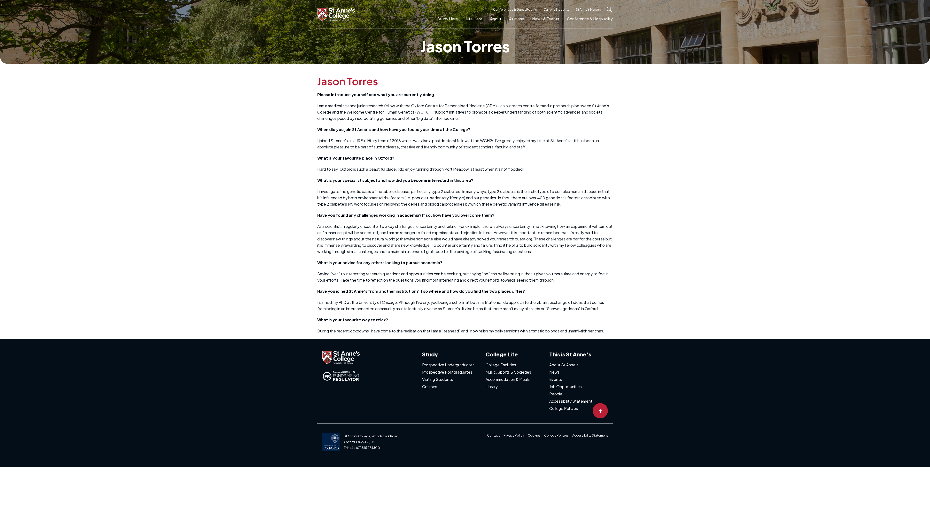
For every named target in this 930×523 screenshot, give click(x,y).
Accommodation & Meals (508, 379)
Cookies (534, 435)
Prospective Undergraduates (448, 364)
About (495, 18)
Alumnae (516, 18)
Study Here (447, 18)
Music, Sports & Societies (508, 372)
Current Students (556, 9)
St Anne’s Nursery (589, 9)
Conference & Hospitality (590, 18)
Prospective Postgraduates (447, 372)
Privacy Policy (514, 435)
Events (555, 379)
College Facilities (501, 364)
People (555, 393)
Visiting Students (437, 379)
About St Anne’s (563, 364)
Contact (493, 435)
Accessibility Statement (570, 401)
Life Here (474, 18)
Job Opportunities (565, 386)
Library (492, 386)
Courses (429, 386)
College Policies (563, 408)
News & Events (545, 18)
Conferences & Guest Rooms (515, 9)
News (554, 372)
